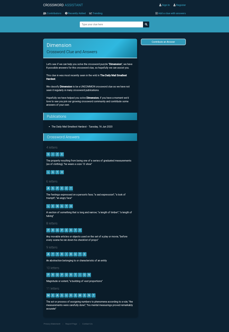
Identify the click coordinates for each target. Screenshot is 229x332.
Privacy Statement (52, 324)
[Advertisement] (163, 97)
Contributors (53, 13)
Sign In (165, 5)
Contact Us (87, 324)
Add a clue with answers (172, 13)
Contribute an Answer (163, 41)
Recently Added (76, 13)
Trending (97, 13)
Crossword (63, 5)
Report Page (71, 324)
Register (181, 5)
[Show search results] (146, 24)
